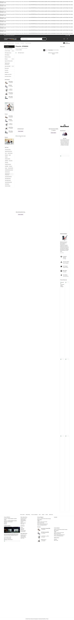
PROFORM (6, 166)
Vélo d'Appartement (8, 52)
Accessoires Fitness (8, 76)
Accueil (17, 48)
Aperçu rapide (20, 131)
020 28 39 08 (67, 43)
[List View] (46, 50)
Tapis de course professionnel (7, 64)
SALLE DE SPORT (8, 66)
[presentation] (67, 131)
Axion (6, 153)
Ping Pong (6, 162)
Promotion (6, 70)
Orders (22, 527)
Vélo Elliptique (7, 54)
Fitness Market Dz (31, 618)
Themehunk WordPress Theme (43, 618)
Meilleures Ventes (7, 158)
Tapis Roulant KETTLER (8, 48)
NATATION (6, 72)
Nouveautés (7, 68)
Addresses (22, 529)
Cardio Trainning (7, 50)
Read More (62, 252)
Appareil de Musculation (8, 151)
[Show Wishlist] (65, 39)
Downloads (22, 528)
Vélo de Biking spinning (8, 182)
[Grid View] (44, 50)
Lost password (23, 531)
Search (44, 38)
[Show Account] (67, 39)
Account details (23, 530)
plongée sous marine (8, 74)
